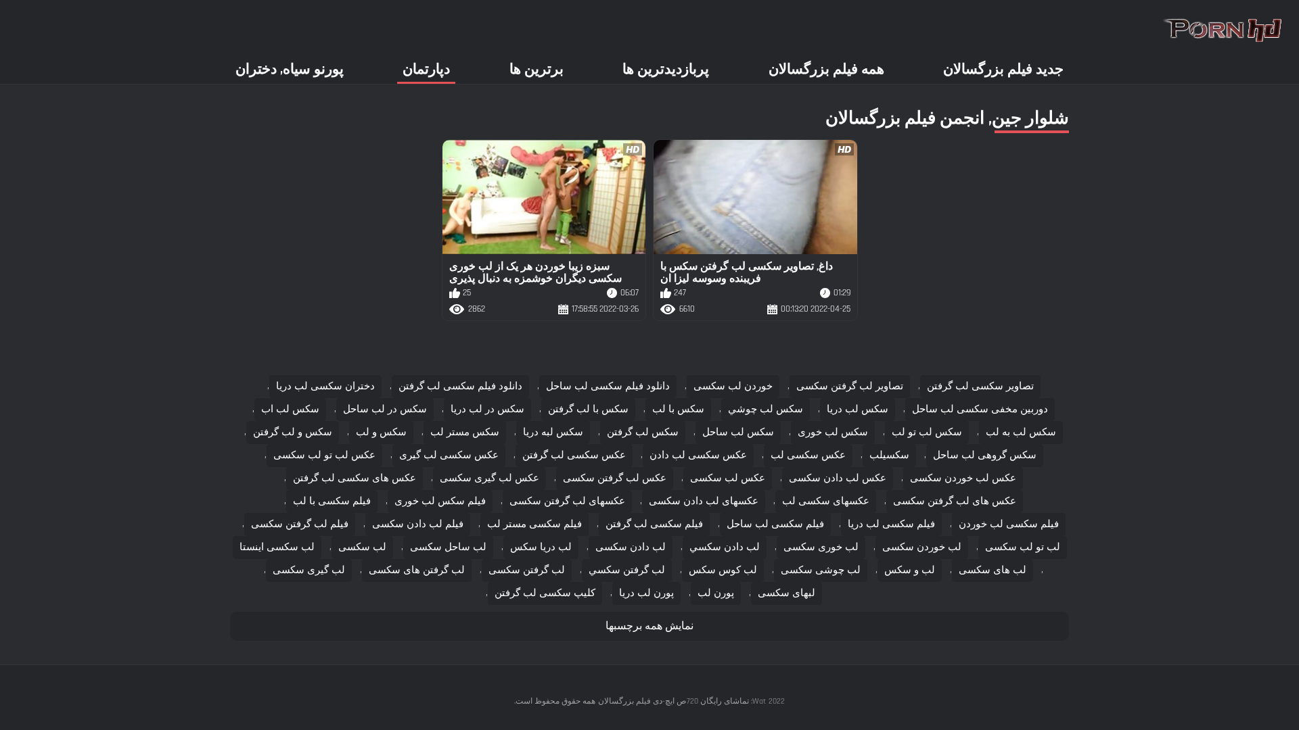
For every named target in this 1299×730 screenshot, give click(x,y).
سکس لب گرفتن (643, 432)
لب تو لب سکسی (1022, 547)
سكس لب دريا (857, 409)
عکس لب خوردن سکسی (963, 478)
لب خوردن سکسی (921, 547)
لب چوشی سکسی (821, 570)
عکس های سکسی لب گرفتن (354, 478)
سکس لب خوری (833, 432)
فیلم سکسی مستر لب (534, 524)
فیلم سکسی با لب (332, 501)
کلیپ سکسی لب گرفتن (545, 593)
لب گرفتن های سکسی (417, 570)
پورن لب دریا (646, 593)
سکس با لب (678, 409)
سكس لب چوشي (765, 409)
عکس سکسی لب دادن (698, 455)
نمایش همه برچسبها (649, 626)
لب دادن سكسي (724, 547)
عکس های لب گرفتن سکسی (954, 501)
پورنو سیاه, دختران (289, 69)
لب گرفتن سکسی (526, 570)
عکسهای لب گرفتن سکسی (567, 501)
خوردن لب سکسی (733, 386)
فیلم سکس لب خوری (440, 501)
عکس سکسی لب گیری (449, 455)
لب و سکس (909, 570)
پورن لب (716, 593)
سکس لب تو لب (927, 432)
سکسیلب (889, 455)
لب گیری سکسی (309, 570)
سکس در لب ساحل (385, 409)
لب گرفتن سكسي (627, 570)
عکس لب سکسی (727, 478)
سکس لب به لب (1021, 432)
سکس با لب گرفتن (588, 409)
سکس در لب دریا (487, 409)
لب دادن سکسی (630, 547)
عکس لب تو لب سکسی (324, 455)
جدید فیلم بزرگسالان (1003, 69)
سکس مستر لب (464, 432)
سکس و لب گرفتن (292, 432)
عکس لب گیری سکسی (489, 478)
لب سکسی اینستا (277, 547)
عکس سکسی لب (808, 455)
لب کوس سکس (723, 570)
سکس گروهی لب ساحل (984, 455)
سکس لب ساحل (738, 432)
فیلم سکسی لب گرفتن (654, 524)
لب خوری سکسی (821, 547)
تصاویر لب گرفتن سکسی (849, 386)
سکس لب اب (290, 409)
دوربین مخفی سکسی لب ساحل (980, 409)
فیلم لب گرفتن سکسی (299, 524)
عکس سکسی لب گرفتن (574, 455)
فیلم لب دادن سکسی (417, 524)
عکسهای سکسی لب (825, 501)
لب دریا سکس (541, 547)
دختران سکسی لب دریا (325, 386)
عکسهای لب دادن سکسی (703, 501)
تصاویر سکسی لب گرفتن (980, 386)
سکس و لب (381, 432)
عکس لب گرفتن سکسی (614, 478)
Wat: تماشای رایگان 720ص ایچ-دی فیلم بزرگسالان (682, 701)
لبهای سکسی (786, 593)
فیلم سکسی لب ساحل (775, 524)
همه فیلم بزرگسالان (826, 69)
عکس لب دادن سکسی (837, 478)
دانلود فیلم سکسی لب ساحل (608, 386)
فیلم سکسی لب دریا (891, 524)
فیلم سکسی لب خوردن (1009, 524)
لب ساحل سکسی (448, 547)
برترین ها (536, 69)
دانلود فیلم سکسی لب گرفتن (460, 386)
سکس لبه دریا (553, 432)
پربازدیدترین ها (665, 69)
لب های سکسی (992, 570)
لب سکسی (362, 547)
